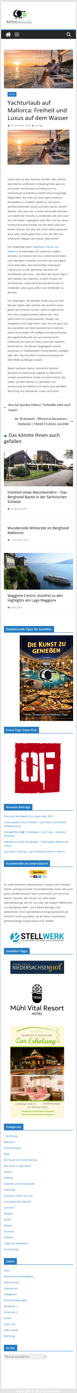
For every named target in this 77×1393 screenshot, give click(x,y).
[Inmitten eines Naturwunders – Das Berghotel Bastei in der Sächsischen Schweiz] (38, 452)
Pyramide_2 (11, 1312)
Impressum (11, 1288)
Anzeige (38, 125)
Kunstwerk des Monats (17, 1201)
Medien (8, 1213)
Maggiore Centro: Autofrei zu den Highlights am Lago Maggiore (35, 598)
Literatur (9, 1207)
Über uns (9, 1324)
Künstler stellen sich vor (18, 1195)
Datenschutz (11, 1282)
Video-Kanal (11, 1330)
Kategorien (10, 1294)
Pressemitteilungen (15, 1300)
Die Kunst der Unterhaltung (20, 1160)
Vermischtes (11, 1249)
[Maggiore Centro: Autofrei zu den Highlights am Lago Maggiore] (38, 555)
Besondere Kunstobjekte (18, 1276)
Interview (9, 1189)
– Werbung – (11, 1136)
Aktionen (9, 1142)
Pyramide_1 (11, 1306)
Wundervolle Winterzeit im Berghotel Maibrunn (38, 530)
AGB (6, 1270)
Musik (7, 1219)
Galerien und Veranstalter (19, 1183)
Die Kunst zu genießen (17, 1166)
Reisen (12, 94)
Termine (9, 1231)
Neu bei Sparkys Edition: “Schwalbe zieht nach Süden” (39, 407)
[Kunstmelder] (8, 34)
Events (8, 1172)
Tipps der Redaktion (16, 1243)
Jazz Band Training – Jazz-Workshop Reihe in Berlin (34, 851)
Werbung (9, 1336)
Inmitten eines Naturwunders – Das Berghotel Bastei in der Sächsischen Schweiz (37, 497)
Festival (8, 1177)
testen (7, 1318)
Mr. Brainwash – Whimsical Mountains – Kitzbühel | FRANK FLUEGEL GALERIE (42, 421)
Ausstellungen (12, 1148)
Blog (6, 1154)
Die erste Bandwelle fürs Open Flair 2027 (28, 816)
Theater (8, 1237)
